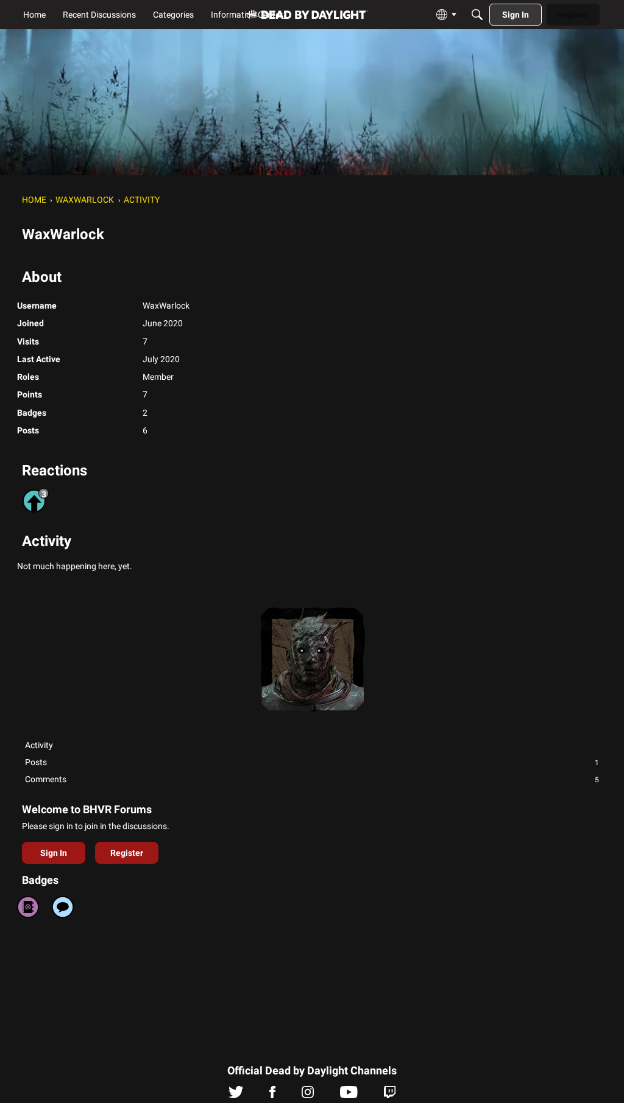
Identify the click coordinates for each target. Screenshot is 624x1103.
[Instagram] (308, 1095)
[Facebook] (272, 1095)
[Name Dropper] (28, 907)
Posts (312, 762)
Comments (312, 779)
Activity (39, 745)
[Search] (477, 15)
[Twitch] (389, 1095)
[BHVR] (307, 15)
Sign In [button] (53, 853)
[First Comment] (62, 907)
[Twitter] (236, 1095)
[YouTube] (349, 1095)
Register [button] (126, 853)
